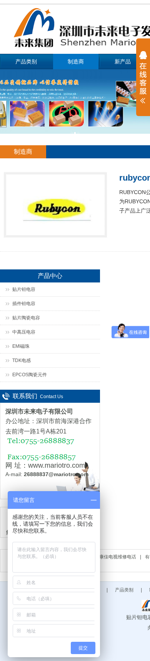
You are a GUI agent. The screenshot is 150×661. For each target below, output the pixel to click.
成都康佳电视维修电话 (113, 557)
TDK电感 (21, 360)
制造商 (76, 61)
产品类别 (26, 61)
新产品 (123, 61)
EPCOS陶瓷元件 (29, 374)
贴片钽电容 (23, 289)
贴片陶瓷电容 (26, 318)
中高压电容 (23, 332)
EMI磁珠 (21, 346)
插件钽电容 (23, 303)
